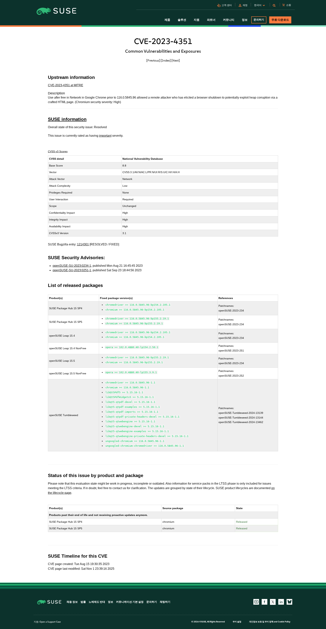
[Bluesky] (289, 602)
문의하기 (259, 19)
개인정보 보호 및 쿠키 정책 (261, 622)
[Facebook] (264, 602)
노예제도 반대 (97, 602)
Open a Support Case (50, 622)
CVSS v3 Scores (58, 151)
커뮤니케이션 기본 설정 (130, 602)
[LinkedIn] (281, 602)
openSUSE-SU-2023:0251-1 (72, 270)
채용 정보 (72, 602)
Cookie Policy (284, 622)
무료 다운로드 (280, 20)
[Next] (175, 60)
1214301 (83, 244)
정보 (110, 602)
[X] (273, 602)
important (105, 135)
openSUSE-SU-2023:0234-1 (72, 265)
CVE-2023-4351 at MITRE (65, 85)
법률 (83, 602)
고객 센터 (226, 5)
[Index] (166, 60)
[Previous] (153, 60)
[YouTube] (256, 602)
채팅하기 (165, 602)
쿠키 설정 (237, 622)
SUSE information (67, 119)
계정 (245, 5)
